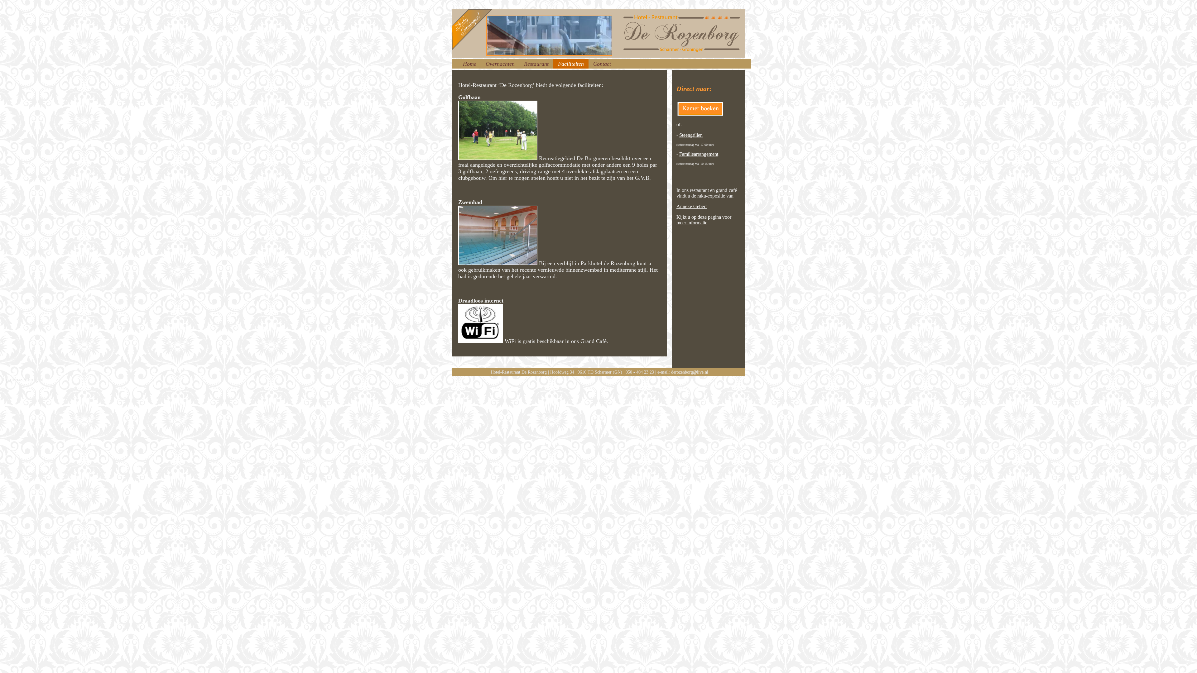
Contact (602, 64)
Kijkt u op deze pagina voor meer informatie (703, 219)
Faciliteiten (571, 64)
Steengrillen (691, 135)
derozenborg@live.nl (689, 372)
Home (469, 64)
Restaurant (536, 64)
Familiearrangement (698, 154)
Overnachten (500, 64)
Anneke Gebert (691, 206)
